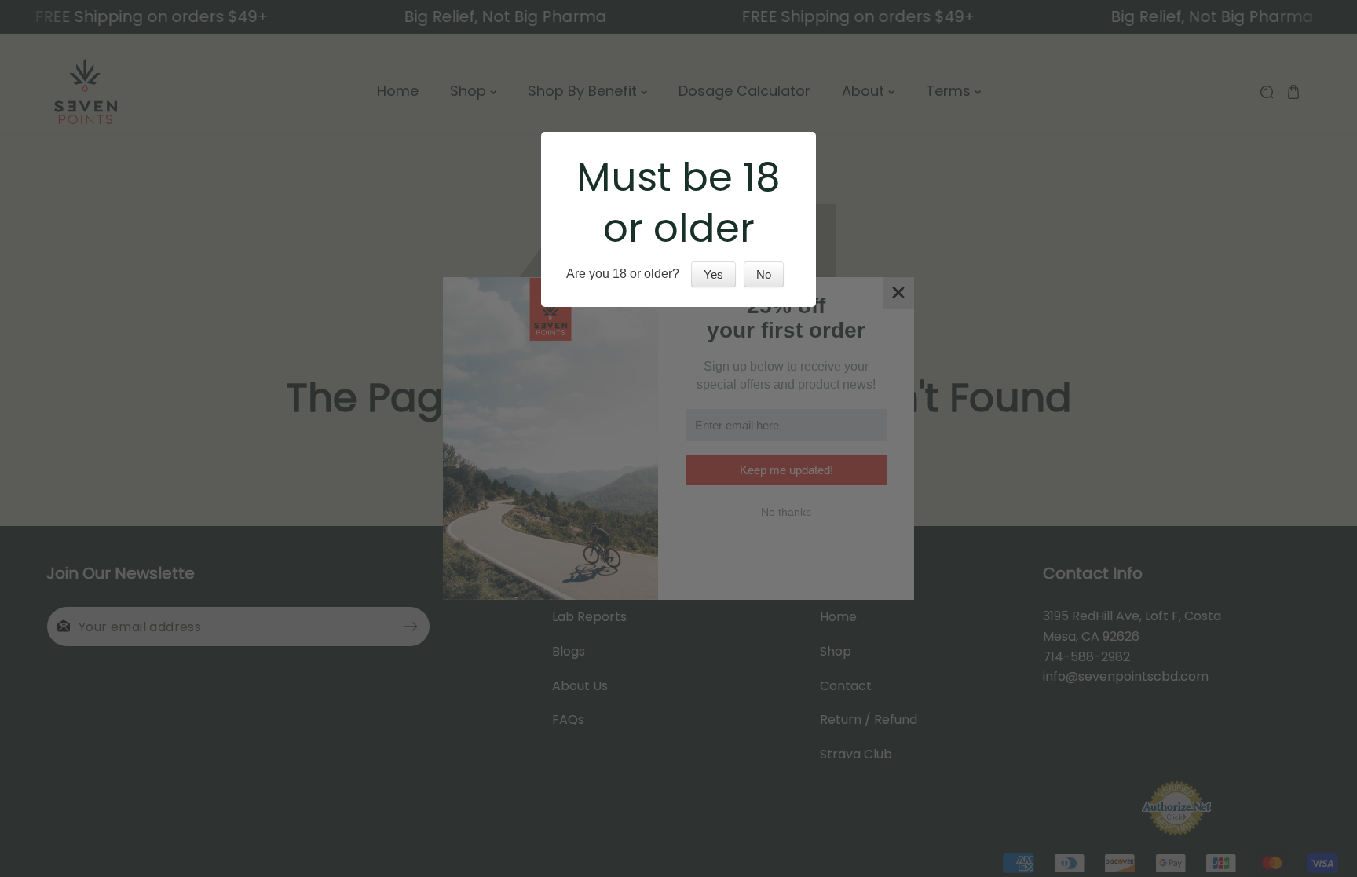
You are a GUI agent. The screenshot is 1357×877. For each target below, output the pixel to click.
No (763, 274)
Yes (713, 274)
